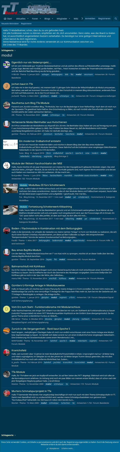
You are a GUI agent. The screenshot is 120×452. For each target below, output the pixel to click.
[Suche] (116, 18)
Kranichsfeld (19, 350)
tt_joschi (15, 362)
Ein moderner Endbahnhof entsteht (40, 141)
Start (9, 18)
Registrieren (26, 23)
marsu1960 (16, 278)
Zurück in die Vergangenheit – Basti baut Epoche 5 (41, 328)
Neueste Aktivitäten (10, 23)
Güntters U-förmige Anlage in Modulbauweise (38, 285)
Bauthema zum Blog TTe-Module (30, 103)
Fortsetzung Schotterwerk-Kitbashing (46, 206)
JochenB (15, 96)
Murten (15, 403)
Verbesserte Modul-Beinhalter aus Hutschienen (39, 122)
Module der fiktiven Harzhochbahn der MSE (37, 163)
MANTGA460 (17, 340)
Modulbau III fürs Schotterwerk (42, 185)
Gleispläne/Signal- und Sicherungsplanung (30, 322)
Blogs (47, 18)
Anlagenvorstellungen (106, 96)
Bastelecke (16, 77)
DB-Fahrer (16, 319)
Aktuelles (20, 18)
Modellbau (24, 200)
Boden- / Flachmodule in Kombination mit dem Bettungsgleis (47, 228)
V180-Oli (15, 74)
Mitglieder (62, 18)
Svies (21, 153)
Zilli (13, 115)
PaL (20, 197)
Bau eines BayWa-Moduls (26, 250)
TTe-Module (18, 372)
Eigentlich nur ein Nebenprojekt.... (32, 62)
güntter (15, 134)
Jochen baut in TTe (22, 84)
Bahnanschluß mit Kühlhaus (28, 266)
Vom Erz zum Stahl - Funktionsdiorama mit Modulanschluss (46, 307)
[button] (28, 18)
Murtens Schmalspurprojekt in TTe (31, 391)
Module (90, 115)
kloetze (15, 384)
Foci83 (14, 240)
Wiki (76, 18)
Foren (35, 18)
